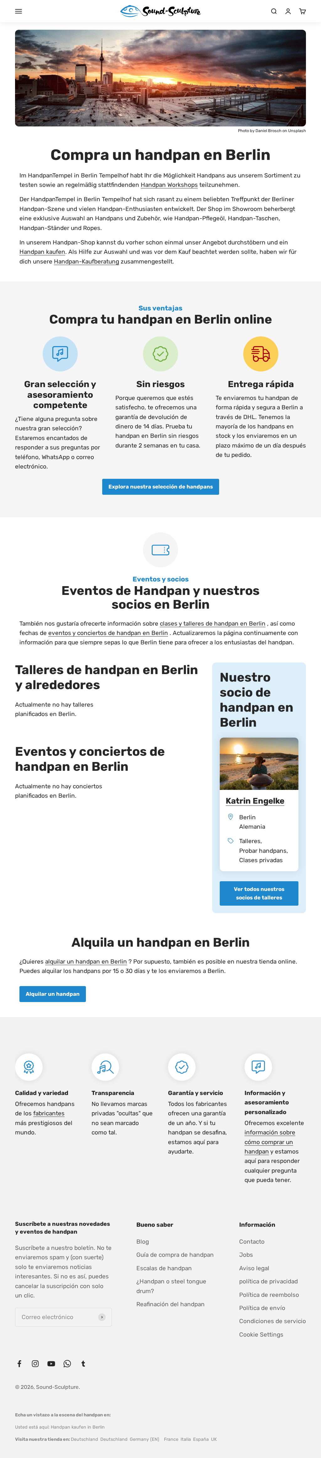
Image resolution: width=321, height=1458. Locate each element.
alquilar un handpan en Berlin (86, 961)
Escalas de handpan (164, 1268)
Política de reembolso (269, 1294)
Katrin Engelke (255, 801)
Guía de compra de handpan (175, 1254)
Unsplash (297, 130)
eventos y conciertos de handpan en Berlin (108, 633)
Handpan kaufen (42, 251)
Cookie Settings (261, 1334)
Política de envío (262, 1308)
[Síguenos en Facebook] (19, 1363)
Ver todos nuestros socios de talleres (259, 893)
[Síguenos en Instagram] (35, 1363)
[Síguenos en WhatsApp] (67, 1363)
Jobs (246, 1254)
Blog (142, 1241)
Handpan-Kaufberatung (86, 261)
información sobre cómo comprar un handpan (270, 1142)
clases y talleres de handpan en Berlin (213, 623)
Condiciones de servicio (272, 1321)
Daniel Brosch (268, 130)
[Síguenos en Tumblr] (83, 1363)
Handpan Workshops (169, 184)
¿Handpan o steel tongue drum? (171, 1286)
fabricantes (49, 1113)
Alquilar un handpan (53, 994)
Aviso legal (254, 1268)
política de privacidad (268, 1281)
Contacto (252, 1241)
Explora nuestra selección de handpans (160, 486)
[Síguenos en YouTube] (51, 1363)
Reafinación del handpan (170, 1304)
